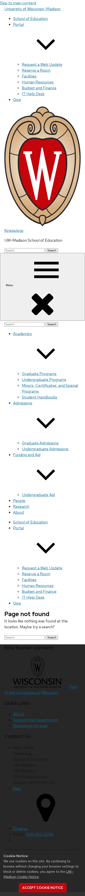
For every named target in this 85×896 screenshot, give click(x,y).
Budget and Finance (39, 87)
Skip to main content (18, 2)
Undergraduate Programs (44, 379)
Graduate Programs (39, 373)
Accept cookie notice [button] (42, 888)
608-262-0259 (39, 834)
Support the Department (35, 719)
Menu (10, 285)
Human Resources (38, 82)
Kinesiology (14, 230)
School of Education (30, 18)
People (19, 500)
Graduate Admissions (40, 443)
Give (17, 99)
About (18, 512)
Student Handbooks (39, 397)
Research (21, 506)
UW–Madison (32, 8)
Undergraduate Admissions (45, 448)
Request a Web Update (42, 64)
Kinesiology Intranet (30, 725)
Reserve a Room (36, 70)
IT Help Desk (33, 93)
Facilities (29, 76)
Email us (20, 828)
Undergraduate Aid (38, 494)
